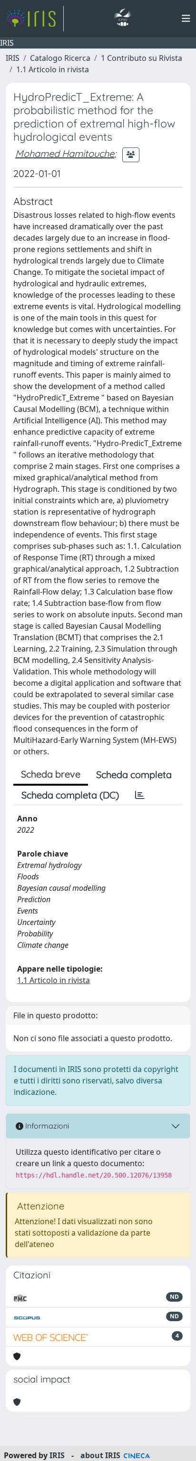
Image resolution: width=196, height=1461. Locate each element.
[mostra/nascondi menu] (186, 18)
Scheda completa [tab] (134, 774)
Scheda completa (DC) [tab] (70, 795)
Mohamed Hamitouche (64, 153)
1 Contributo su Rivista (141, 58)
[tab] (140, 795)
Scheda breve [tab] (50, 774)
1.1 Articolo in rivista (52, 69)
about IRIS (100, 1455)
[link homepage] (35, 18)
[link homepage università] (122, 18)
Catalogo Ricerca (60, 58)
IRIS (13, 58)
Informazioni (46, 1125)
